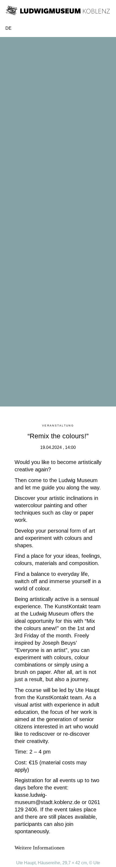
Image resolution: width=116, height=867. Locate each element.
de (8, 28)
